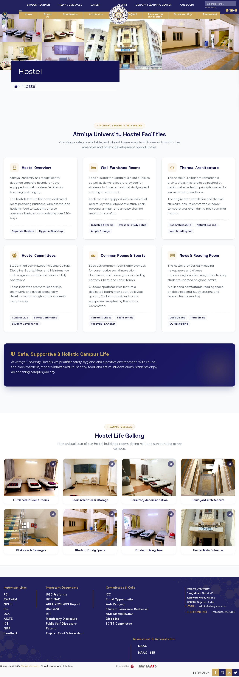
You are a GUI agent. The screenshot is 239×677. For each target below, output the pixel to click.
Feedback (11, 633)
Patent (51, 628)
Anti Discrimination (120, 614)
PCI (6, 594)
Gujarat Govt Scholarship (64, 633)
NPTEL (8, 604)
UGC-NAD (53, 599)
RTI (48, 614)
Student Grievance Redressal (127, 609)
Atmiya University (30, 666)
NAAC (142, 646)
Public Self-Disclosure (61, 623)
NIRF (7, 628)
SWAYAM (10, 599)
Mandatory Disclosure (61, 619)
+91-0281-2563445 (223, 612)
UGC (7, 614)
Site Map (68, 666)
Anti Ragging (115, 604)
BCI (6, 609)
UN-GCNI (52, 609)
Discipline (113, 619)
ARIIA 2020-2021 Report (63, 604)
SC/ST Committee (119, 623)
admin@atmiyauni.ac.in (212, 606)
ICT (6, 623)
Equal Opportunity (119, 599)
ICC (108, 594)
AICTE (8, 619)
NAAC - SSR (146, 652)
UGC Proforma (56, 594)
